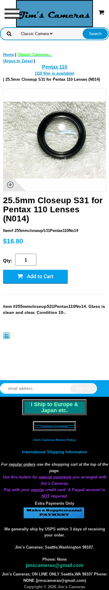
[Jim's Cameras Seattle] (54, 13)
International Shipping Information (54, 452)
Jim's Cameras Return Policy (54, 440)
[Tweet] (6, 337)
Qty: (7, 260)
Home (8, 54)
